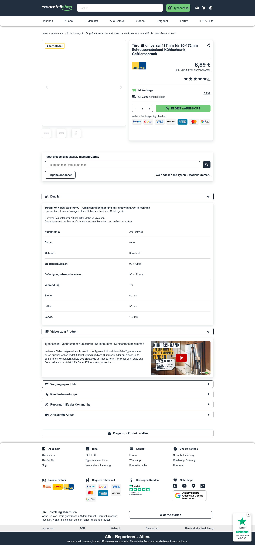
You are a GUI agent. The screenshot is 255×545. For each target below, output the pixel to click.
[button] (47, 21)
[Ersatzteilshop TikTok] (203, 485)
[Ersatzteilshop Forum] (194, 485)
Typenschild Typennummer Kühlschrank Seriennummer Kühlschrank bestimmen (94, 344)
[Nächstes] (121, 87)
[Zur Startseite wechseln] (57, 8)
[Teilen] (208, 45)
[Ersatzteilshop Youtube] (185, 485)
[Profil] (210, 8)
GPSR (207, 93)
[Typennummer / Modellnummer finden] (206, 164)
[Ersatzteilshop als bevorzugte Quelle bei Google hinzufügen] (189, 495)
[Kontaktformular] (197, 7)
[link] (127, 433)
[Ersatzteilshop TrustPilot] (135, 485)
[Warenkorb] (204, 8)
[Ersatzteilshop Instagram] (176, 485)
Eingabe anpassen (60, 175)
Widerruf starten (170, 515)
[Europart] (139, 65)
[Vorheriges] (47, 87)
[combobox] (120, 8)
